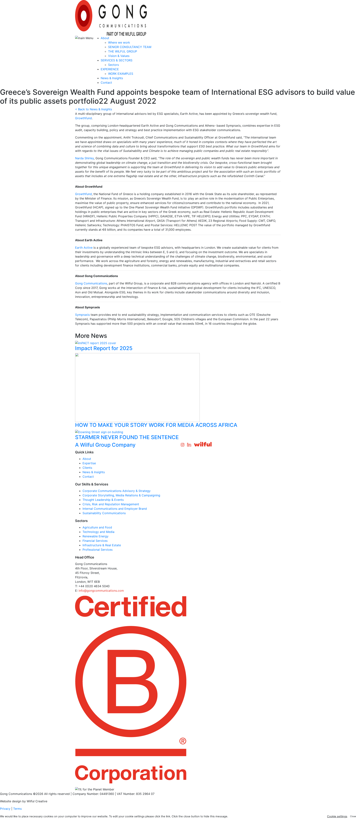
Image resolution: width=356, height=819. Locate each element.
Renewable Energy (95, 536)
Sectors (113, 65)
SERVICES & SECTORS (116, 60)
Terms (17, 808)
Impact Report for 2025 (103, 348)
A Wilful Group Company (105, 445)
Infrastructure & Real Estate (102, 545)
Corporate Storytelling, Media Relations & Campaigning (121, 495)
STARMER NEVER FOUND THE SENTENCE (127, 437)
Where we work (119, 42)
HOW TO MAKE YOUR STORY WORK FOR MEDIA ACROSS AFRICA (156, 425)
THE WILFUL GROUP (122, 51)
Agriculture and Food (97, 527)
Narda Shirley (84, 158)
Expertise (89, 463)
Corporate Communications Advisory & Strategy (117, 491)
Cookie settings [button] (337, 816)
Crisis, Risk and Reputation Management (111, 504)
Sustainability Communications (104, 513)
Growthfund (83, 118)
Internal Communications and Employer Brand (115, 508)
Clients (87, 467)
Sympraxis (82, 315)
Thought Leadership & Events (103, 500)
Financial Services (95, 541)
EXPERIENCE (110, 69)
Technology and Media (98, 532)
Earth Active (84, 247)
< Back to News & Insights (93, 109)
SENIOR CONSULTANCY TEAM (129, 47)
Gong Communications (91, 283)
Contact (106, 82)
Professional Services (98, 549)
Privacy (5, 808)
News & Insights (112, 78)
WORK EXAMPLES (120, 73)
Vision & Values (118, 56)
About (105, 38)
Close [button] (353, 816)
